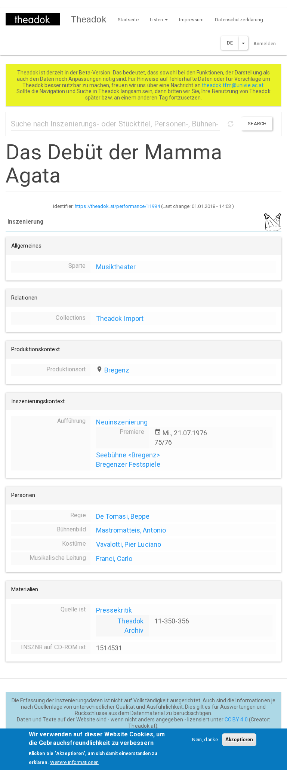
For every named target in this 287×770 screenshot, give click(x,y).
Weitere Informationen (74, 762)
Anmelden (264, 43)
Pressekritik (114, 610)
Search (257, 123)
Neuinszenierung (122, 422)
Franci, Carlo (114, 558)
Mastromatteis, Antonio (131, 530)
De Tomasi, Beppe (123, 516)
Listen (157, 19)
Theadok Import (120, 318)
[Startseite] (35, 19)
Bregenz (117, 370)
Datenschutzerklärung (239, 19)
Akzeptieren (239, 739)
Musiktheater (116, 267)
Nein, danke (205, 739)
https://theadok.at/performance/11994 (117, 206)
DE (230, 43)
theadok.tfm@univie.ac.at (233, 85)
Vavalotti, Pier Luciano (128, 544)
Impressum (191, 19)
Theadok (89, 19)
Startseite (128, 19)
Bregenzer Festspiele (128, 464)
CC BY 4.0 (236, 720)
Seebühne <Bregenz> (128, 455)
